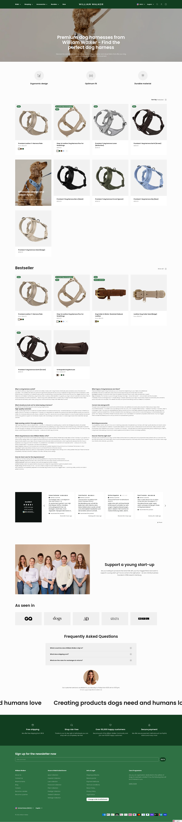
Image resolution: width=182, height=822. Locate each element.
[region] (105, 505)
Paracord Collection (54, 785)
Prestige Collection (54, 791)
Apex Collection (65, 414)
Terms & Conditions (93, 785)
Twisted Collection (54, 795)
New (64, 4)
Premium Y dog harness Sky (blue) (146, 199)
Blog (16, 785)
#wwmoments (20, 781)
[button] (44, 505)
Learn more (133, 784)
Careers (18, 788)
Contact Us (19, 778)
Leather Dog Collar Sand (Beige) (145, 314)
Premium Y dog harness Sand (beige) (31, 250)
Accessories (40, 4)
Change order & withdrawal (97, 799)
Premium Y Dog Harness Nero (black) (70, 199)
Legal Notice (91, 795)
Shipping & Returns (93, 775)
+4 (66, 151)
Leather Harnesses (84, 414)
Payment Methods (93, 781)
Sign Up (163, 759)
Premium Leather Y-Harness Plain (30, 143)
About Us (18, 775)
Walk (17, 4)
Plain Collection (53, 788)
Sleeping (27, 4)
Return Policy (91, 788)
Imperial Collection (54, 778)
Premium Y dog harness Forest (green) (109, 199)
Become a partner (21, 795)
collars (164, 425)
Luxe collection (53, 781)
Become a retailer (21, 791)
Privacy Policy (91, 791)
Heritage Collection (54, 798)
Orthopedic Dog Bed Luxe (66, 370)
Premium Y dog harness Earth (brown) (147, 143)
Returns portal (91, 778)
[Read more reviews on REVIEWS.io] (28, 512)
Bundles (54, 4)
